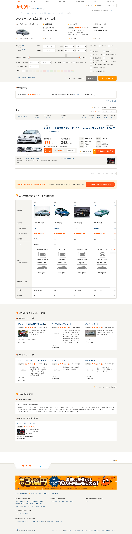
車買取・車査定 (50, 521)
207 (27, 503)
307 (33, 506)
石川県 (17, 513)
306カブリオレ (27, 506)
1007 (16, 501)
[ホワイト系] (23, 71)
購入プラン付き (110, 61)
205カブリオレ (34, 501)
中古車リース (59, 521)
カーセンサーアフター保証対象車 (102, 64)
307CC (37, 506)
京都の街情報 (54, 493)
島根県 (26, 513)
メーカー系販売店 (111, 54)
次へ (112, 111)
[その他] (72, 71)
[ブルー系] (48, 71)
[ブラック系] (27, 71)
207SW (36, 503)
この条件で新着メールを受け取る (75, 78)
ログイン (90, 5)
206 (41, 501)
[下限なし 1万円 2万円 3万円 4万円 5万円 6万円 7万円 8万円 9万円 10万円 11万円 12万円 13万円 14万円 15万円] (34, 62)
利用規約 (66, 530)
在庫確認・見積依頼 (103, 151)
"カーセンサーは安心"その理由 (77, 530)
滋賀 (52, 501)
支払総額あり (97, 54)
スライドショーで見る (100, 108)
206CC (17, 503)
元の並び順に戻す (22, 117)
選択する (49, 46)
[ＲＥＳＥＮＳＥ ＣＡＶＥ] (111, 163)
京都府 (24, 50)
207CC (31, 503)
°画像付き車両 (98, 68)
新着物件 (95, 51)
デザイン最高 (90, 360)
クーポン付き (109, 58)
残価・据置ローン (81, 62)
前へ (106, 111)
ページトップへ (110, 460)
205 (28, 501)
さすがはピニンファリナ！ (61, 324)
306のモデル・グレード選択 (39, 493)
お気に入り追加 (86, 151)
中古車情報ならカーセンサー (22, 521)
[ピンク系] (65, 71)
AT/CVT (103, 45)
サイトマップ (113, 10)
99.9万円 (96, 228)
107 (24, 501)
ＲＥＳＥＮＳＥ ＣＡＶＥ (33, 158)
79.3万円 (36, 228)
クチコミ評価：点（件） (67, 158)
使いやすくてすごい (92, 324)
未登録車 (108, 51)
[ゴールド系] (37, 71)
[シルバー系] (41, 71)
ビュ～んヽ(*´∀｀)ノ (59, 360)
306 (23, 45)
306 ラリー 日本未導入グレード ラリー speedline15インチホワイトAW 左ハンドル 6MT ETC (79, 129)
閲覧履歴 (99, 5)
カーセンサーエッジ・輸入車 (37, 521)
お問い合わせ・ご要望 (99, 530)
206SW (22, 503)
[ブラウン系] (55, 71)
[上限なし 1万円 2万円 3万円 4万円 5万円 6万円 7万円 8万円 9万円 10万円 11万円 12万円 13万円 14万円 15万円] (46, 62)
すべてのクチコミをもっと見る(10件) (106, 387)
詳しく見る (48, 38)
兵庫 (63, 501)
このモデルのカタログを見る (25, 38)
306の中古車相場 (22, 493)
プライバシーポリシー (57, 530)
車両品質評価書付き (97, 61)
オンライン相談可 (98, 71)
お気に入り (110, 5)
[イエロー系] (58, 71)
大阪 (59, 501)
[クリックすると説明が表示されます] (20, 57)
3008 (16, 506)
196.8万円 (57, 228)
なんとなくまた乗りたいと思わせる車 (32, 360)
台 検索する (108, 78)
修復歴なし (96, 58)
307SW (43, 506)
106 (21, 501)
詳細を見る (71, 150)
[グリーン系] (51, 71)
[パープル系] (69, 71)
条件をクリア (91, 78)
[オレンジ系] (62, 71)
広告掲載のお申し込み (111, 530)
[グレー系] (30, 71)
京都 (55, 501)
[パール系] (34, 71)
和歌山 (71, 501)
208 (41, 503)
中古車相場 (113, 108)
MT (112, 45)
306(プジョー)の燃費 (111, 101)
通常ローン (69, 62)
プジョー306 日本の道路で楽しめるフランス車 (35, 324)
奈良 (67, 501)
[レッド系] (44, 71)
